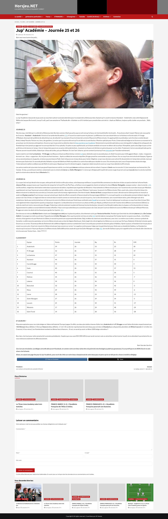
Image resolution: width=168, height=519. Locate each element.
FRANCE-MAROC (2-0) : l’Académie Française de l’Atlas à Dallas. (64, 405)
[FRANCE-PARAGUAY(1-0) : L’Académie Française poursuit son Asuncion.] (101, 390)
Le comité (18, 17)
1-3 (81, 154)
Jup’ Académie (46, 355)
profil (128, 349)
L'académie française (63, 399)
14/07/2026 (63, 409)
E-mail (87, 453)
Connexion (117, 17)
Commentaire (20, 429)
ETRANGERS (58, 17)
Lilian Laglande (55, 409)
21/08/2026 (24, 507)
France (48, 17)
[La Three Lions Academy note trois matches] (31, 390)
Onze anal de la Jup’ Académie (85, 143)
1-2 (66, 135)
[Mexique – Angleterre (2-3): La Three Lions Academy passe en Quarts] (140, 492)
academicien (20, 34)
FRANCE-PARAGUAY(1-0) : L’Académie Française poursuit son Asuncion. (100, 405)
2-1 (62, 210)
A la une (18, 499)
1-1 (94, 216)
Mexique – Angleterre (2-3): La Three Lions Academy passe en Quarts (138, 504)
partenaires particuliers (33, 17)
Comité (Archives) (93, 17)
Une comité (25, 499)
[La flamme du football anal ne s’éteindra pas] (28, 492)
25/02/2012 (28, 34)
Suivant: (143, 368)
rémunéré (108, 150)
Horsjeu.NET (26, 6)
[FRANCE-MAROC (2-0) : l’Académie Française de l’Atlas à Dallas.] (66, 390)
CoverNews (89, 516)
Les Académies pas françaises (45, 26)
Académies (19, 26)
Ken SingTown (20, 409)
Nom (18, 453)
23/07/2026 (28, 409)
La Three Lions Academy (29, 399)
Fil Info (25, 26)
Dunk (94, 200)
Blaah (18, 507)
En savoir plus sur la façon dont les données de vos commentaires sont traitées (70, 474)
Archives (106, 17)
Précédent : (29, 368)
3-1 (150, 185)
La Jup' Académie (33, 26)
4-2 (101, 228)
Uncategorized (73, 399)
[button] (152, 16)
